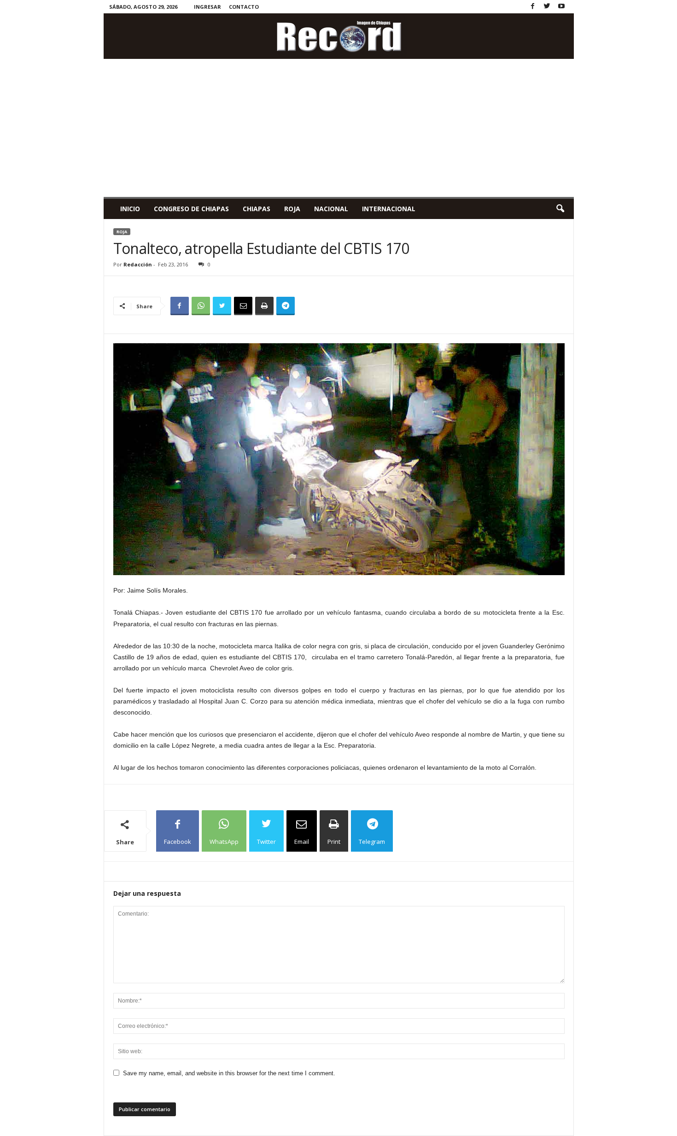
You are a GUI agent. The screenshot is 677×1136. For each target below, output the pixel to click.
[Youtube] (561, 6)
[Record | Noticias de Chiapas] (339, 36)
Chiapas (256, 208)
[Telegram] (285, 306)
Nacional (331, 208)
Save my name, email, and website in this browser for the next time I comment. (229, 1073)
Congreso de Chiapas (191, 208)
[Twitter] (547, 6)
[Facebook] (532, 6)
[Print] (264, 306)
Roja (292, 208)
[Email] (243, 306)
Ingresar (207, 6)
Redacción (137, 264)
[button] (560, 209)
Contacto (244, 6)
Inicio (130, 208)
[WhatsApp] (201, 306)
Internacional (388, 208)
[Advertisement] (339, 127)
